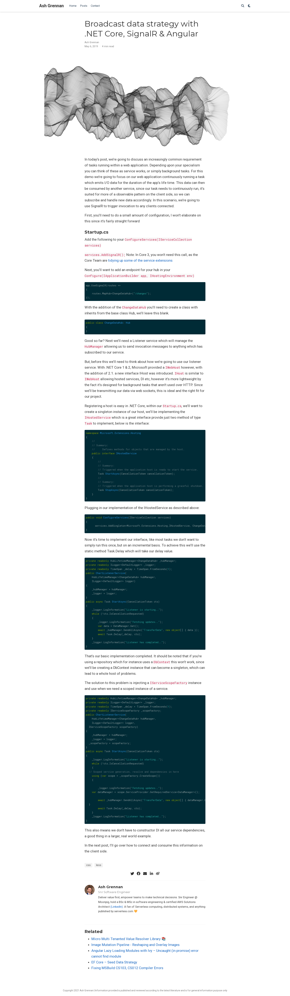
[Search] (242, 6)
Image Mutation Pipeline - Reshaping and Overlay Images (135, 945)
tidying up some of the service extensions (140, 260)
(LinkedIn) (116, 906)
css (88, 865)
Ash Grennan (51, 5)
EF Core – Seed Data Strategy (114, 962)
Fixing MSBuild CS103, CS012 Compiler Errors (127, 968)
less (98, 865)
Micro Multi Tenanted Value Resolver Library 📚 (128, 939)
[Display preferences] (249, 6)
